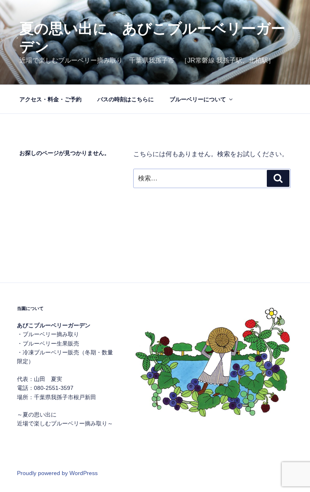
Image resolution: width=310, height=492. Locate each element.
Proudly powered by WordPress (57, 473)
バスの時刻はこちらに (125, 99)
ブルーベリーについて (198, 99)
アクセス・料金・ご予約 (50, 99)
